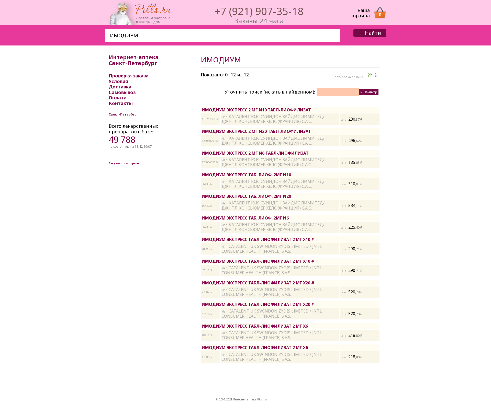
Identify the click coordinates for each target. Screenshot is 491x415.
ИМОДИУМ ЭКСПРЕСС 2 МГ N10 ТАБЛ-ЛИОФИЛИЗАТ (256, 110)
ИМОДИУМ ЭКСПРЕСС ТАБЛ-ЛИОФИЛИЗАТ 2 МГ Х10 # (258, 239)
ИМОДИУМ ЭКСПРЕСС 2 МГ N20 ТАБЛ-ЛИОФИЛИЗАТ (256, 131)
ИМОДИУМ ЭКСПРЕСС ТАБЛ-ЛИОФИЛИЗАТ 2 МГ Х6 (255, 326)
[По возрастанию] (377, 75)
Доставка (120, 87)
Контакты (121, 103)
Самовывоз (122, 92)
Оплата (118, 98)
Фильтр (371, 92)
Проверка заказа (129, 76)
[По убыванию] (370, 75)
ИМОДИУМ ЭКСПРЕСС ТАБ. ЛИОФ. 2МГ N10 (246, 175)
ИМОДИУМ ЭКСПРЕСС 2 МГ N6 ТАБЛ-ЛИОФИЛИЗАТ (255, 153)
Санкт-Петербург (123, 114)
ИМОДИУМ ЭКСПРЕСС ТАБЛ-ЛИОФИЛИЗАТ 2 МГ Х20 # (258, 283)
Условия (118, 81)
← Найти (370, 32)
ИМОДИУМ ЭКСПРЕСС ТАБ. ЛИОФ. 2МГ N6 (245, 218)
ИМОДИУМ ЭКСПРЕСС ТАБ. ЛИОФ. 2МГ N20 (246, 196)
